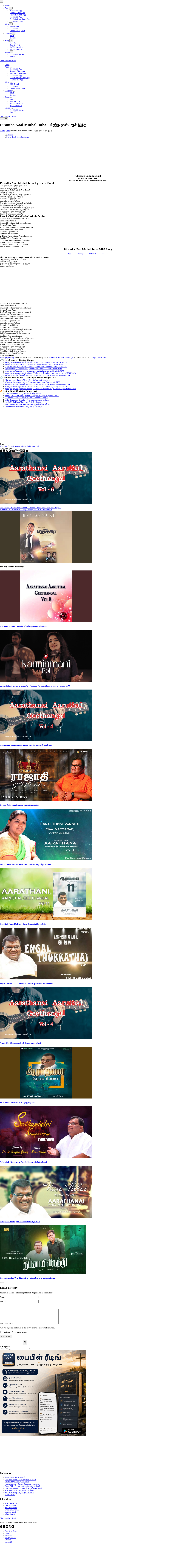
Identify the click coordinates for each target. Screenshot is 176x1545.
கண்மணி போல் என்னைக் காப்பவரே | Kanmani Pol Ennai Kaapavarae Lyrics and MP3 (38, 375)
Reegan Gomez (6, 446)
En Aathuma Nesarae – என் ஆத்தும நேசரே (17, 1102)
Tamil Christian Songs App (20, 78)
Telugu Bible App (16, 80)
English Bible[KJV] (17, 88)
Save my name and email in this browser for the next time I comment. (28, 1328)
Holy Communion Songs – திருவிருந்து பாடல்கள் (24, 1488)
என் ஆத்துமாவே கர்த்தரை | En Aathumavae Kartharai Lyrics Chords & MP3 (34, 371)
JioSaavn (92, 254)
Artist (12, 93)
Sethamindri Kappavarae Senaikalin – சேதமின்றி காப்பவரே (24, 1162)
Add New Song (11, 1531)
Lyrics (8, 137)
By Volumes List (16, 106)
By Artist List (15, 101)
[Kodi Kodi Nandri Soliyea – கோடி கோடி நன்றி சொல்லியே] (46, 919)
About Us (8, 1535)
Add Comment (6, 1323)
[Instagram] (7, 1527)
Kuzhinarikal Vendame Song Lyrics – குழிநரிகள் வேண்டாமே (28, 404)
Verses (7, 108)
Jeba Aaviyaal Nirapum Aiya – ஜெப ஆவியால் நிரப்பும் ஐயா (27, 380)
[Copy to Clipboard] (15, 451)
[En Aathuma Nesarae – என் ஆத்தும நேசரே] (46, 1098)
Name (3, 1297)
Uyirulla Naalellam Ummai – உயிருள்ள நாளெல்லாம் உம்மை (23, 626)
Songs (7, 97)
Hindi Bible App (16, 69)
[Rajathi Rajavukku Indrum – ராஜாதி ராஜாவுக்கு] (46, 800)
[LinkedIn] (21, 451)
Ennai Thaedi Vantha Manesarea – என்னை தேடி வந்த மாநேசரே (25, 864)
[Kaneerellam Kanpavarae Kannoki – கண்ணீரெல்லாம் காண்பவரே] (46, 741)
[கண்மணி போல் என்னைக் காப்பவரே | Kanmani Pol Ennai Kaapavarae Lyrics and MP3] (46, 681)
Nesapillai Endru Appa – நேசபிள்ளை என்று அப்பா (20, 1222)
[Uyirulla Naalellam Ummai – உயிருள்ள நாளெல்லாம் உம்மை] (46, 622)
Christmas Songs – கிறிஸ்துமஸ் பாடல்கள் (20, 1480)
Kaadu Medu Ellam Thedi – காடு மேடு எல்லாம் (23, 402)
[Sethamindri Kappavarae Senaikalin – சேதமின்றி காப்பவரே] (46, 1157)
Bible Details (14, 84)
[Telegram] (18, 451)
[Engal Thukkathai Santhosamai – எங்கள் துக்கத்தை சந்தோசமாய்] (46, 979)
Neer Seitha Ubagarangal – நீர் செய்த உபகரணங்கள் (20, 1043)
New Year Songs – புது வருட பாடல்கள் (19, 1493)
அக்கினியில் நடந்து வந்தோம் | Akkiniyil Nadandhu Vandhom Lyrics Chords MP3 (36, 367)
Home (7, 65)
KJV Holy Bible (11, 1503)
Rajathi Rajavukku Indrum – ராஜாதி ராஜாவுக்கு (19, 805)
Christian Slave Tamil (8, 61)
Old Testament (10, 1505)
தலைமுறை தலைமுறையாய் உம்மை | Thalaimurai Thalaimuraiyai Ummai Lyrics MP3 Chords (40, 373)
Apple (70, 254)
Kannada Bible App (17, 71)
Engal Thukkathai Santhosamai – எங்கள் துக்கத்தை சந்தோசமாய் (26, 983)
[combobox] (11, 1344)
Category (8, 91)
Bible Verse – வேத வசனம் (15, 1477)
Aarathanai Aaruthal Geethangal (61, 357)
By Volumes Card (16, 104)
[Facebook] (1, 451)
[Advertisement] (88, 157)
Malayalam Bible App (18, 73)
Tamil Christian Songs (20, 137)
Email (3, 1301)
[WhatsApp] (10, 451)
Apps (7, 67)
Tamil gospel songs (7, 357)
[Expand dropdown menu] (11, 67)
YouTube (104, 254)
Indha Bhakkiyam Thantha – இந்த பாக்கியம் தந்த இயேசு (27, 400)
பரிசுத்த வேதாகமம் (12, 1510)
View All (13, 99)
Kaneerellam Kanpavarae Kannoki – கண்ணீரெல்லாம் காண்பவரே (26, 745)
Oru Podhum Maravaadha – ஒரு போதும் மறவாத (23, 406)
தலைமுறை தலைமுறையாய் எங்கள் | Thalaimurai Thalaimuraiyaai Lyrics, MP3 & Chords (39, 362)
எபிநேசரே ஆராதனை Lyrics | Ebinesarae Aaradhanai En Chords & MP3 (32, 382)
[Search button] (25, 1342)
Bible (7, 82)
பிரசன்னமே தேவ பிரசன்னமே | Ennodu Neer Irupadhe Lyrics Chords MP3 (33, 369)
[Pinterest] (7, 451)
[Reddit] (27, 451)
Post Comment (6, 1336)
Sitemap (8, 1540)
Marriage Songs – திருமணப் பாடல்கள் (19, 1490)
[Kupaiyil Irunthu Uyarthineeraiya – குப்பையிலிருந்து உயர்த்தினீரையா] (43, 1273)
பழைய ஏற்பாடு (10, 1512)
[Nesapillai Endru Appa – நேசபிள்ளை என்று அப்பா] (46, 1217)
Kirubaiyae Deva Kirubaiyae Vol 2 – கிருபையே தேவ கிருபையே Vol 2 (32, 396)
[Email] (12, 451)
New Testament (11, 1508)
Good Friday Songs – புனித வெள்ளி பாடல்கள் (22, 1486)
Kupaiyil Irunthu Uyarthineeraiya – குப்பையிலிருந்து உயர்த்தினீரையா (28, 1278)
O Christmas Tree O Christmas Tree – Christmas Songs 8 (26, 398)
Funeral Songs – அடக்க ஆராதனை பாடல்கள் (22, 1484)
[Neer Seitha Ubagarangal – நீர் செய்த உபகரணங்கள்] (46, 1038)
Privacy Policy (10, 1538)
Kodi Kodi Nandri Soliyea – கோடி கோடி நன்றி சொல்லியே (23, 924)
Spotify (80, 254)
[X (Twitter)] (4, 451)
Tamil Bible (14, 86)
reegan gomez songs (99, 357)
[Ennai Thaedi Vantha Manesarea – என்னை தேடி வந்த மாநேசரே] (46, 860)
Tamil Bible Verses (17, 110)
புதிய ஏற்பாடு (10, 1514)
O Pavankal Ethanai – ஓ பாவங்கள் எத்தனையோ (23, 393)
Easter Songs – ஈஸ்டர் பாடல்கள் (17, 1482)
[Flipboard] (24, 451)
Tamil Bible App (16, 75)
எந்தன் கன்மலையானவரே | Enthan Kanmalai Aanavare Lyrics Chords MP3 (34, 364)
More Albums (10, 1495)
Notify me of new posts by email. (15, 1332)
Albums (13, 95)
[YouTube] (12, 1527)
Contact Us (9, 1542)
